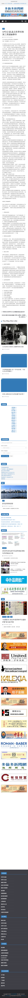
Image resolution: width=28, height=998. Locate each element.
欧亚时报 (3, 906)
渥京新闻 (3, 890)
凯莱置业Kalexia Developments (8, 472)
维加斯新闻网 (4, 898)
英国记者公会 (4, 934)
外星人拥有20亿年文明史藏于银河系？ (13, 394)
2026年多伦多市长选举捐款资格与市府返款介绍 (13, 552)
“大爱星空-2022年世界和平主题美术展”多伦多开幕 (14, 621)
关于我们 (3, 974)
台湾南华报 (3, 901)
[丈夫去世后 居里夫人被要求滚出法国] (14, 325)
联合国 (2, 939)
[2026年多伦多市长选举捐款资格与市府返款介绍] (14, 539)
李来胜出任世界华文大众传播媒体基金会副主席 (13, 311)
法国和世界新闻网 (4, 912)
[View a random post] (25, 21)
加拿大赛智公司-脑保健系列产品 (8, 474)
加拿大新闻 (4, 616)
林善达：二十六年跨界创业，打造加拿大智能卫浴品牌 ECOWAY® (18, 570)
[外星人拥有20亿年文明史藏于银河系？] (14, 379)
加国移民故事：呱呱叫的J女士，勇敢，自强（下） (11, 526)
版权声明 (3, 985)
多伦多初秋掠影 (7, 503)
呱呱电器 (3, 478)
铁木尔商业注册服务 (5, 470)
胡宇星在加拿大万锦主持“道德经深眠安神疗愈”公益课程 (18, 563)
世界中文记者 (4, 879)
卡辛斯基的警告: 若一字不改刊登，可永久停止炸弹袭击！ (13, 370)
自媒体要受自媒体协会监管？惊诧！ (8, 519)
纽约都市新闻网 (4, 896)
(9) (14, 417)
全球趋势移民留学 (5, 467)
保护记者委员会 (4, 928)
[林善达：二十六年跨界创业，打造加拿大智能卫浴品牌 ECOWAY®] (5, 571)
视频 (11, 616)
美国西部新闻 (4, 893)
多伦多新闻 (4, 548)
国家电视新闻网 (4, 950)
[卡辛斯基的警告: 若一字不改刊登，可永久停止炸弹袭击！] (14, 355)
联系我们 (3, 977)
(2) (14, 407)
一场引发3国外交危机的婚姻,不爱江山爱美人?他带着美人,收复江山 (13, 316)
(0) (14, 420)
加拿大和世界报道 (4, 885)
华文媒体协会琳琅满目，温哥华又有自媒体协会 (10, 522)
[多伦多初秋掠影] (14, 492)
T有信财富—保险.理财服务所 (7, 469)
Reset (11, 456)
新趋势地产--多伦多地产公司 (7, 477)
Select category (4, 450)
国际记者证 (3, 920)
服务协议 (3, 983)
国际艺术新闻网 (4, 887)
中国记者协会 (4, 931)
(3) (14, 430)
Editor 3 (11, 506)
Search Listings (5, 456)
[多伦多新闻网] (2, 21)
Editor (11, 37)
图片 (3, 500)
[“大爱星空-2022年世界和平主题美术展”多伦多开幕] (14, 608)
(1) (14, 409)
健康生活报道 (4, 882)
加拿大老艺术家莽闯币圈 (6, 517)
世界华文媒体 (4, 877)
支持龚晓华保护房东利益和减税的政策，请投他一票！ (12, 524)
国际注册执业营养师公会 (6, 475)
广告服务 (3, 980)
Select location (4, 445)
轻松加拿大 (3, 909)
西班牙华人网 (4, 904)
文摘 (3, 28)
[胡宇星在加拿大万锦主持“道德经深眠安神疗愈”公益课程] (5, 564)
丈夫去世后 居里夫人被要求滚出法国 (13, 347)
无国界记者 (3, 936)
